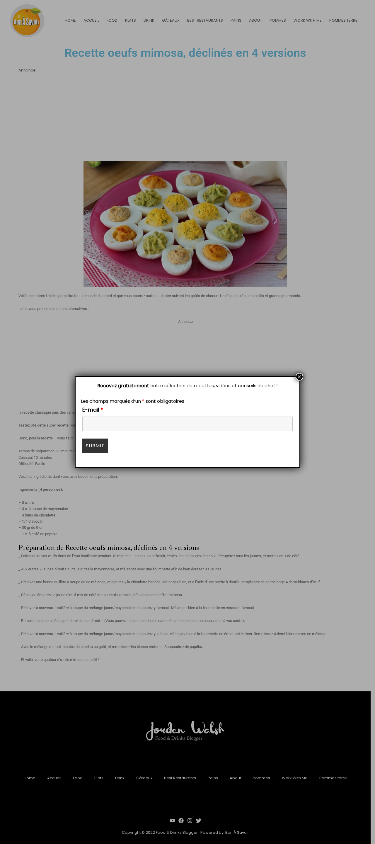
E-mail (92, 409)
